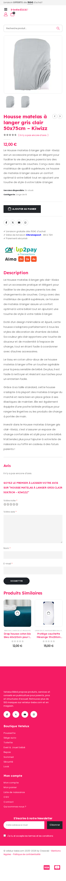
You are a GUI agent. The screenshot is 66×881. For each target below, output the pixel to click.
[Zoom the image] (26, 675)
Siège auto (10, 737)
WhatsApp (25, 222)
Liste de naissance (14, 792)
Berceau (8, 630)
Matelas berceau (52, 630)
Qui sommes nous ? (15, 806)
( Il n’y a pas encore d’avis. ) (33, 135)
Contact (9, 802)
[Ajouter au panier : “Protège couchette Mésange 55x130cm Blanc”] (48, 613)
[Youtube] (24, 714)
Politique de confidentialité (26, 854)
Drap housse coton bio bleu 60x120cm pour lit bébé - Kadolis (17, 637)
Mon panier (10, 787)
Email (19, 222)
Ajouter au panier (24, 209)
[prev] (54, 116)
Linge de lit (21, 194)
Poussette (9, 733)
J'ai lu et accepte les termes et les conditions (30, 836)
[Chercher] (58, 28)
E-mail (8, 563)
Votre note (10, 500)
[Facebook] (7, 714)
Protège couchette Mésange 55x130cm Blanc (49, 637)
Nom (7, 548)
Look (6, 766)
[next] (60, 116)
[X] (15, 714)
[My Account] (6, 14)
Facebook (6, 222)
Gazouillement (12, 222)
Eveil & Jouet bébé (14, 747)
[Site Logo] (19, 10)
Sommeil (9, 757)
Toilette (8, 742)
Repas (7, 752)
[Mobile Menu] (7, 9)
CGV (6, 797)
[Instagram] (33, 714)
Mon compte (11, 782)
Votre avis (10, 511)
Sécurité (8, 761)
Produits (26, 630)
